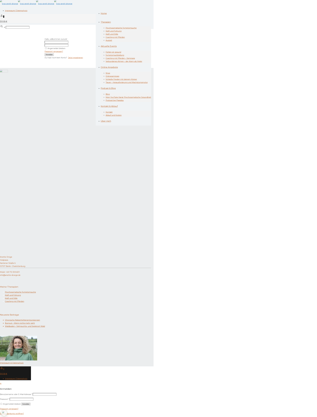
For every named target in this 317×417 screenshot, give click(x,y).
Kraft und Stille (11, 298)
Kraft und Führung (13, 295)
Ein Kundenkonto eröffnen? (12, 414)
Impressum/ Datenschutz (16, 11)
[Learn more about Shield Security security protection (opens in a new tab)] (4, 413)
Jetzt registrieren (75, 58)
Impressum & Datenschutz (12, 363)
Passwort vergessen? (54, 51)
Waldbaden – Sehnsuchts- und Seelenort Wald (25, 326)
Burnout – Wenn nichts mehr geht (20, 323)
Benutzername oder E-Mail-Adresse (16, 394)
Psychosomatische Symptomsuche (20, 292)
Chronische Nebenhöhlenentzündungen (22, 320)
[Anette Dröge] (36, 3)
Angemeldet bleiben (56, 48)
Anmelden (49, 55)
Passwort (4, 399)
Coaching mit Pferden (14, 301)
